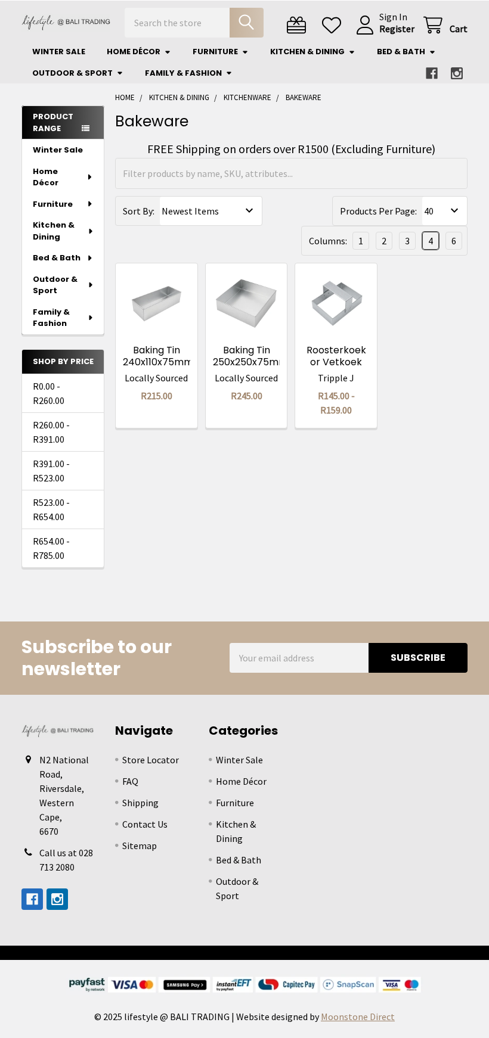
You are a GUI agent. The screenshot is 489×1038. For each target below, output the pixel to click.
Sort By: (138, 211)
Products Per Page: (378, 211)
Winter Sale (58, 51)
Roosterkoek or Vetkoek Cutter (336, 362)
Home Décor (133, 51)
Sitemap (139, 845)
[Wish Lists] (334, 25)
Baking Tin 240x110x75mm (158, 356)
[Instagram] (457, 73)
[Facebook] (431, 73)
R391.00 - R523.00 (51, 471)
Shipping (140, 803)
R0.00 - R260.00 (48, 393)
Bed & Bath (401, 51)
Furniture (215, 51)
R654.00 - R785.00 (51, 548)
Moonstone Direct (358, 1017)
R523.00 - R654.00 (51, 509)
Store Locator (150, 760)
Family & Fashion (183, 73)
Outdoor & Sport (72, 73)
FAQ (130, 781)
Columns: (328, 241)
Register (396, 29)
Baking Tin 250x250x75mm (250, 356)
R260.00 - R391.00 (51, 432)
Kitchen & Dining (307, 51)
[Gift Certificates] (299, 25)
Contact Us (145, 824)
